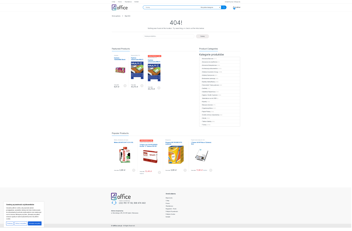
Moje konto (169, 198)
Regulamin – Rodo (171, 209)
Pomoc (120, 1)
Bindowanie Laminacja (208, 78)
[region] (24, 214)
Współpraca (128, 1)
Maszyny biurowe (207, 105)
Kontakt (136, 1)
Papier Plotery (206, 111)
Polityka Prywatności (172, 211)
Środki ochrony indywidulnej (210, 115)
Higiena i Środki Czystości (210, 95)
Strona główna (116, 16)
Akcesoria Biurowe (207, 58)
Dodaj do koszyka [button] (124, 85)
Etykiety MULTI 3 (135, 55)
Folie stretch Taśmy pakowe (210, 85)
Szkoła (204, 118)
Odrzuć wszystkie (20, 223)
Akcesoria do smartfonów (209, 62)
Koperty (204, 101)
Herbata (116, 55)
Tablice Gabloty (206, 121)
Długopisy (168, 140)
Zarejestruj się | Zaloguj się (232, 1)
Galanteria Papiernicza (208, 91)
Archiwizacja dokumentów (210, 68)
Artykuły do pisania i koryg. (210, 72)
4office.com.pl (117, 225)
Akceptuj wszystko (34, 223)
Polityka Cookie (170, 214)
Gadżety (204, 88)
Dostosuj (9, 223)
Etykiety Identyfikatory (208, 82)
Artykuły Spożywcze (208, 75)
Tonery (204, 124)
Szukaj (202, 36)
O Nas (113, 1)
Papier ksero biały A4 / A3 (146, 142)
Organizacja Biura (207, 108)
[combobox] (171, 7)
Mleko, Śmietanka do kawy (121, 140)
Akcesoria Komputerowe (209, 65)
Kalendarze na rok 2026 (209, 98)
